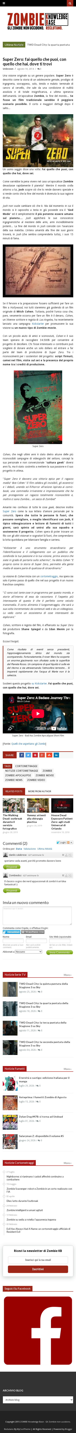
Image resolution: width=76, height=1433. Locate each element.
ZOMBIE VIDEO (36, 779)
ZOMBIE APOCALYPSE (18, 775)
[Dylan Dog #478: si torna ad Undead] (10, 1122)
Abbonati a (9, 951)
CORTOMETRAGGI (26, 766)
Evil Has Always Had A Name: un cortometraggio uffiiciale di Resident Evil (38, 1230)
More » (19, 45)
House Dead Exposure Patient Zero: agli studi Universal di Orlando (62, 822)
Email (29, 936)
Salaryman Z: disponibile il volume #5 (41, 1136)
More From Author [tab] (39, 791)
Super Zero (9, 511)
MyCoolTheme (23, 1429)
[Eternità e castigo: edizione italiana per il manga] (10, 1083)
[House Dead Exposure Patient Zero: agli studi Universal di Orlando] (62, 805)
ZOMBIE (47, 770)
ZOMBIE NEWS (14, 779)
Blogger (68, 1429)
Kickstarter (38, 323)
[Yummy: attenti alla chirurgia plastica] (38, 805)
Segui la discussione (70, 842)
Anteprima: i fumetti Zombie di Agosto (43, 1097)
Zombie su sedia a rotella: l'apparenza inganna (31, 1219)
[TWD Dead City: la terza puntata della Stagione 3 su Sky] (10, 1028)
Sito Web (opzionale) (60, 936)
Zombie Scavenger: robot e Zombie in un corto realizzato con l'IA (39, 1190)
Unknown (8, 69)
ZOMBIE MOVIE (45, 775)
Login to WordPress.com (32, 932)
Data (19, 848)
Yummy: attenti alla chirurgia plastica (36, 818)
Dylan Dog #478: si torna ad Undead (41, 1116)
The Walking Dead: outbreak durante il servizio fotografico (12, 822)
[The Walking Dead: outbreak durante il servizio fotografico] (14, 805)
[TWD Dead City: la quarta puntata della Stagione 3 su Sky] (10, 1008)
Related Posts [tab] (14, 791)
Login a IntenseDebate (11, 932)
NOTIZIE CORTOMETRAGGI (21, 770)
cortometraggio (49, 576)
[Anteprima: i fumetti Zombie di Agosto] (10, 1102)
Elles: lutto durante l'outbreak (22, 1200)
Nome (6, 936)
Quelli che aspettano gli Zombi (28, 743)
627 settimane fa (36, 855)
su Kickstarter (39, 683)
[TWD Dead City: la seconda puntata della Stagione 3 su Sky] (10, 1047)
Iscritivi (38, 1269)
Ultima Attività (44, 848)
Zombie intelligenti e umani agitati (25, 1210)
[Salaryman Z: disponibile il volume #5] (10, 1141)
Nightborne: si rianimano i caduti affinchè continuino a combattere (35, 1178)
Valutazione (30, 848)
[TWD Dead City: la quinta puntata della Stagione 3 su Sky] (10, 989)
